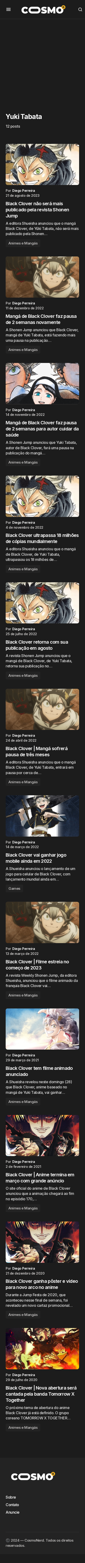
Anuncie (13, 1512)
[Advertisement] (42, 61)
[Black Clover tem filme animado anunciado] (42, 1029)
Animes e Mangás (22, 243)
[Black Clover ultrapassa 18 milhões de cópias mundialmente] (42, 496)
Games (14, 888)
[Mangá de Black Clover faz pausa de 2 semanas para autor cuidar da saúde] (42, 383)
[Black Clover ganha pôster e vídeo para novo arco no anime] (42, 1242)
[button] (8, 9)
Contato (12, 1504)
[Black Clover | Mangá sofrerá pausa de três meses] (42, 709)
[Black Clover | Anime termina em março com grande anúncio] (42, 1135)
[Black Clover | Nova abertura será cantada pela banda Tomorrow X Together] (42, 1348)
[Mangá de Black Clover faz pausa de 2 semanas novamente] (42, 277)
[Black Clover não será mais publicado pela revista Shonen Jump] (42, 164)
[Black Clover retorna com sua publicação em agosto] (42, 603)
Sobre (11, 1497)
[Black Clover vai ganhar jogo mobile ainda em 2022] (42, 816)
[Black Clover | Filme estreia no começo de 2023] (42, 922)
